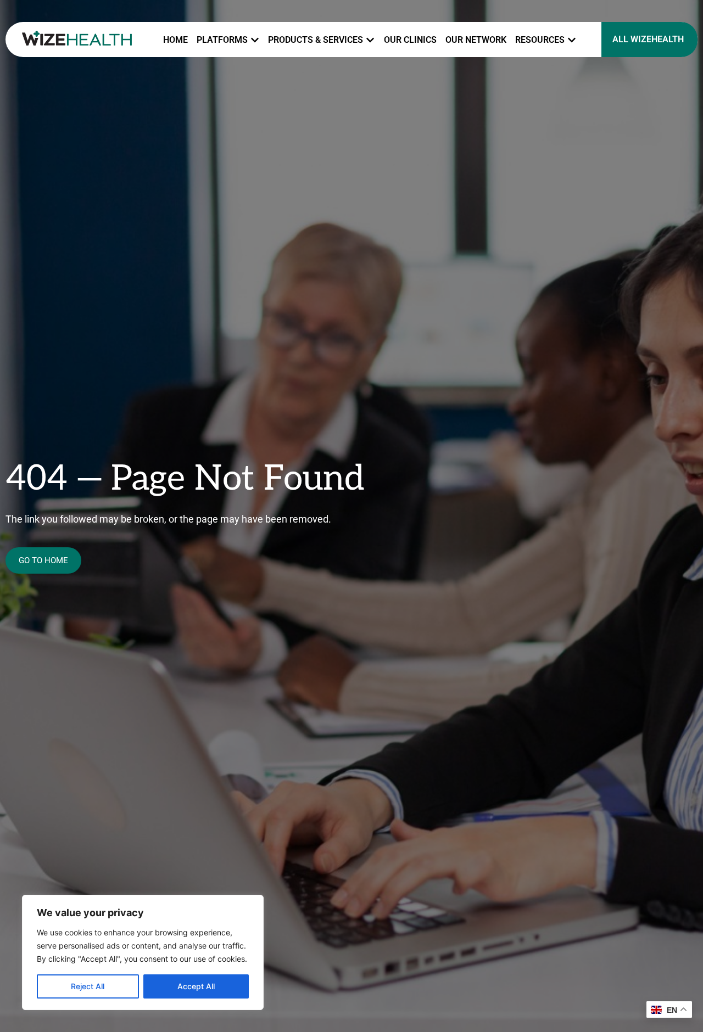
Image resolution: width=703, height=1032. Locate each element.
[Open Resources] (571, 40)
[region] (143, 952)
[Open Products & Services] (370, 40)
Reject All (87, 986)
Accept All (196, 986)
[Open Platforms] (254, 40)
